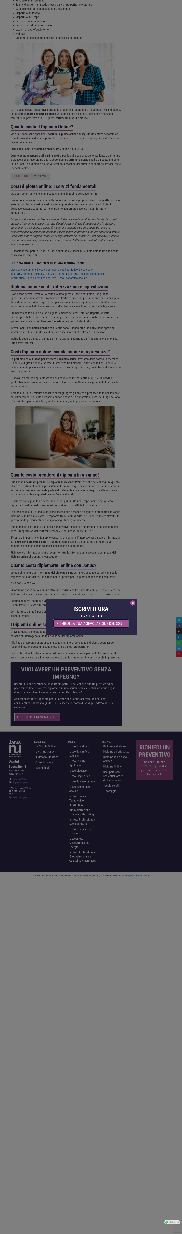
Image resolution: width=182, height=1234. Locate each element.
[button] (90, 623)
